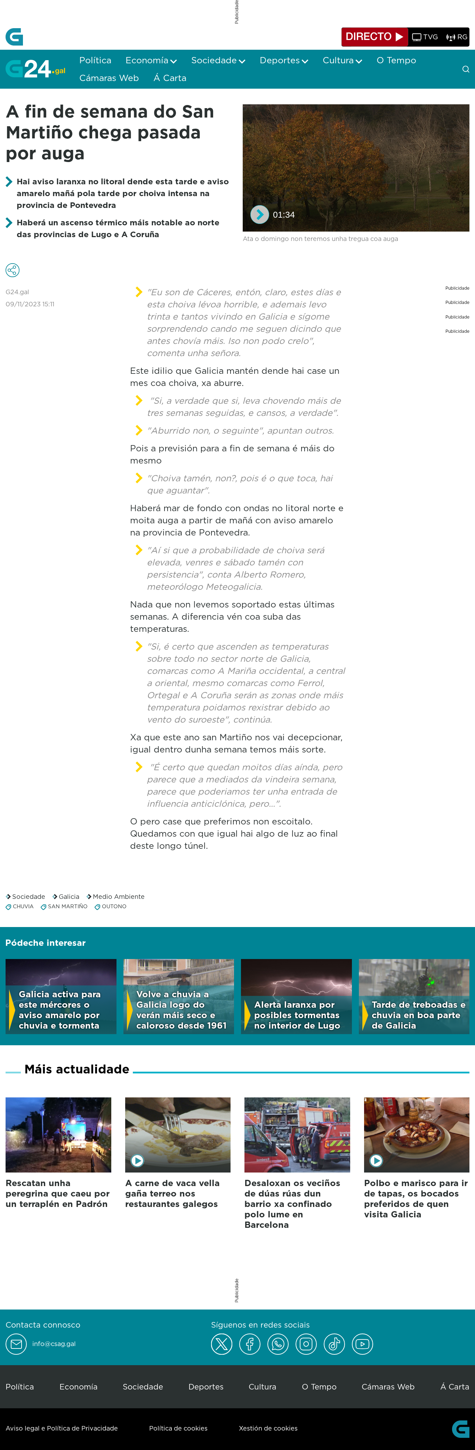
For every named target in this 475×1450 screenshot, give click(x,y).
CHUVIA (23, 906)
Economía (78, 1386)
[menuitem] (95, 60)
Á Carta (454, 1386)
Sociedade (28, 896)
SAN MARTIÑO (68, 906)
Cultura (262, 1386)
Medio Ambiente (119, 896)
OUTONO (114, 906)
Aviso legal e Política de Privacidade (62, 1428)
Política (20, 1386)
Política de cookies (178, 1428)
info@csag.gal (54, 1344)
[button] (259, 214)
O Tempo (319, 1386)
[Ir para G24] (35, 68)
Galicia (69, 896)
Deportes (206, 1386)
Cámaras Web (388, 1386)
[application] (356, 168)
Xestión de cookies (268, 1428)
